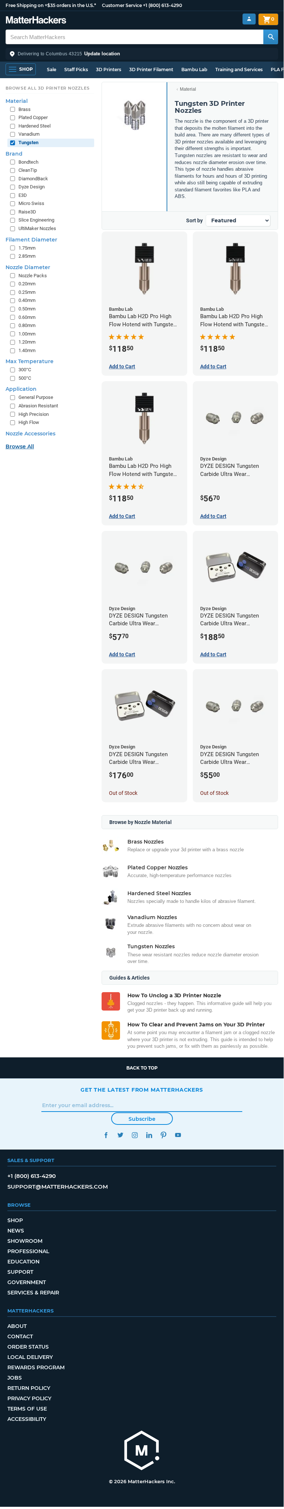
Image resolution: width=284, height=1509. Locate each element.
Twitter (120, 1135)
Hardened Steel (34, 126)
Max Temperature (30, 361)
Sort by (194, 220)
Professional (28, 1251)
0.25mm (26, 292)
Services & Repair (33, 1292)
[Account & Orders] (249, 19)
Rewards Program (36, 1367)
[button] (142, 54)
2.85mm (26, 256)
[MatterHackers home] (36, 21)
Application (21, 389)
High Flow (28, 422)
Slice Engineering (36, 220)
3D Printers (108, 69)
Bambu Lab (194, 69)
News (15, 1230)
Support (20, 1272)
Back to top (142, 1068)
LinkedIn (149, 1135)
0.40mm (26, 300)
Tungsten (28, 142)
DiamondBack (33, 178)
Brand (14, 153)
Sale (51, 69)
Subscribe (142, 1119)
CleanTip (27, 170)
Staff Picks (76, 69)
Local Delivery (30, 1357)
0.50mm (26, 309)
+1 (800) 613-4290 (162, 5)
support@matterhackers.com (57, 1186)
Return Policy (28, 1388)
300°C (24, 369)
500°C (24, 378)
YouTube (177, 1135)
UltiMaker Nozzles (37, 228)
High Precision (33, 414)
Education (23, 1261)
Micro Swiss (31, 203)
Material (188, 89)
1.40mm (26, 350)
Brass (24, 109)
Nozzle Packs (32, 275)
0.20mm (26, 283)
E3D (22, 195)
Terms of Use (27, 1408)
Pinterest (163, 1135)
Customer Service (122, 5)
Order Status (28, 1346)
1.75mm (26, 248)
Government (26, 1282)
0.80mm (26, 325)
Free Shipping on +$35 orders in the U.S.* (51, 5)
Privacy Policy (29, 1398)
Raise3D (27, 212)
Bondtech (28, 162)
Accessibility (26, 1419)
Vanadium (29, 134)
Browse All (20, 446)
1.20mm (26, 342)
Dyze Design (31, 187)
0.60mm (26, 317)
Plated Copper (33, 117)
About (17, 1326)
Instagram (134, 1135)
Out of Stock (123, 793)
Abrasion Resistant (38, 405)
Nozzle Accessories (30, 433)
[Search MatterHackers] (270, 36)
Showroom (24, 1241)
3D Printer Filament (151, 69)
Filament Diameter (31, 239)
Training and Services (239, 69)
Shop (15, 1220)
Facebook (105, 1135)
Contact (20, 1336)
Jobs (14, 1377)
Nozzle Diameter (28, 267)
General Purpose (35, 397)
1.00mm (26, 334)
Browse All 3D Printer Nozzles (47, 88)
